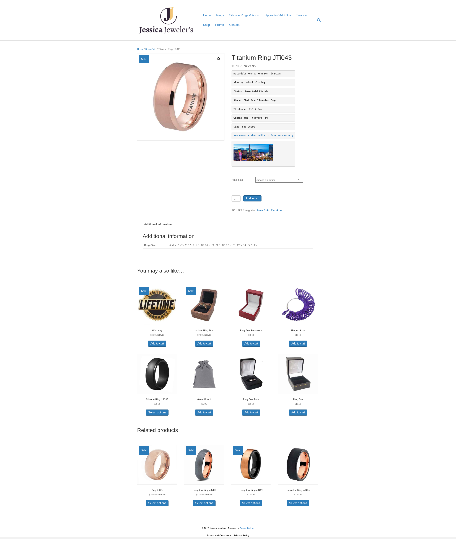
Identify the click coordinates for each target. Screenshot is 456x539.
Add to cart (252, 198)
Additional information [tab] (158, 224)
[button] (219, 59)
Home (207, 15)
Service (301, 15)
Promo (219, 25)
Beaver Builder (247, 528)
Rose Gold (150, 49)
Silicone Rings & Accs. (244, 15)
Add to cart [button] (157, 343)
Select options (157, 412)
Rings (220, 15)
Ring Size (237, 179)
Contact (234, 25)
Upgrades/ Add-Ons (278, 15)
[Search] (316, 20)
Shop (206, 25)
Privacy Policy (241, 535)
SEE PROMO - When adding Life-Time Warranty (263, 135)
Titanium (276, 210)
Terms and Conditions (219, 535)
